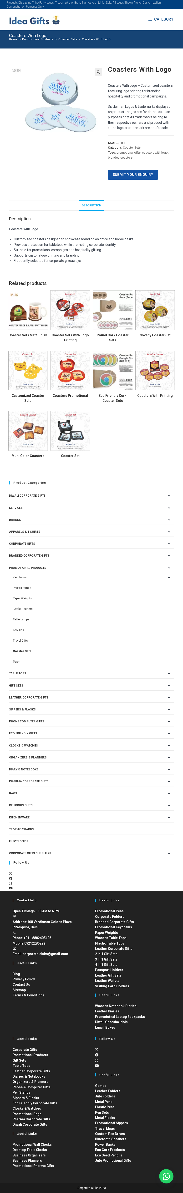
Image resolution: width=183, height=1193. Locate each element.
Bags (13, 793)
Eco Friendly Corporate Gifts (35, 1103)
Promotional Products (27, 568)
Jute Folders (105, 1096)
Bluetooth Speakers (110, 1139)
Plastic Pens (105, 1107)
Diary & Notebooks (24, 769)
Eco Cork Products (110, 1150)
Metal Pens (103, 1102)
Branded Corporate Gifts (114, 922)
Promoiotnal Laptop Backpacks (120, 1017)
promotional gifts (129, 152)
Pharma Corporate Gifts (29, 781)
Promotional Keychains (113, 927)
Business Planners (27, 1160)
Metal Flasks (105, 1118)
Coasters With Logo (96, 39)
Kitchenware (19, 817)
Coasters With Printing (155, 396)
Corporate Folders (109, 917)
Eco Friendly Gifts (23, 733)
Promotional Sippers (111, 1123)
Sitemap (19, 990)
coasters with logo (155, 152)
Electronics (18, 841)
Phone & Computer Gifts (32, 1087)
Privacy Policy (24, 979)
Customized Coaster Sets (28, 398)
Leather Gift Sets (108, 975)
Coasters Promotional (70, 396)
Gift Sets (16, 685)
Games (100, 1086)
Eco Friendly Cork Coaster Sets (113, 398)
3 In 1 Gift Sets (106, 959)
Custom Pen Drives (110, 1134)
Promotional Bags (27, 1114)
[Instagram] (10, 883)
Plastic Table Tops (109, 943)
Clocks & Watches (23, 745)
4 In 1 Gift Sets (106, 965)
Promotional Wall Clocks (32, 1144)
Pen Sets (102, 1112)
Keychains (20, 577)
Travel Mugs (105, 1128)
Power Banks (105, 1144)
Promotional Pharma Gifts (33, 1166)
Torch (16, 661)
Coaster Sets (132, 147)
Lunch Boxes (105, 1027)
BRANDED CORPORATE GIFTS (29, 555)
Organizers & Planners (28, 757)
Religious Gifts (21, 805)
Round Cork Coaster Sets (113, 337)
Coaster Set (70, 456)
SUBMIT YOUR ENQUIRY (133, 174)
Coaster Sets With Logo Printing (70, 337)
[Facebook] (10, 878)
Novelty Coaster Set (155, 335)
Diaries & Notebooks (29, 1076)
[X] (10, 873)
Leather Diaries (107, 1011)
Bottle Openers (23, 609)
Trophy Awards (21, 829)
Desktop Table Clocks (30, 1150)
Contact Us (21, 984)
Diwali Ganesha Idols (111, 1022)
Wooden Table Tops (111, 938)
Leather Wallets (107, 981)
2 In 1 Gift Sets (106, 954)
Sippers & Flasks (22, 709)
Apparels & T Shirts (24, 531)
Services (16, 508)
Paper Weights (22, 598)
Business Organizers (29, 1155)
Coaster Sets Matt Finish (28, 335)
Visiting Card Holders (112, 986)
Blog (16, 974)
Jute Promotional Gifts (113, 1160)
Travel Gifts (20, 640)
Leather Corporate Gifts (28, 697)
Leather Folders (107, 1091)
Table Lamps (21, 619)
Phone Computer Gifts (26, 721)
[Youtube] (11, 888)
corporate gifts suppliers (30, 853)
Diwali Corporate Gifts (27, 495)
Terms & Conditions (28, 995)
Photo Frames (22, 588)
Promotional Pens (109, 911)
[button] (98, 72)
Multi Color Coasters (28, 456)
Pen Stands (21, 1092)
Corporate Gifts (22, 543)
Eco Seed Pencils (108, 1155)
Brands (15, 519)
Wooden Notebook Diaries (116, 1006)
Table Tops (17, 673)
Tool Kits (18, 630)
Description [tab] (91, 205)
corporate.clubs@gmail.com (45, 954)
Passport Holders (109, 970)
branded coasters (120, 157)
